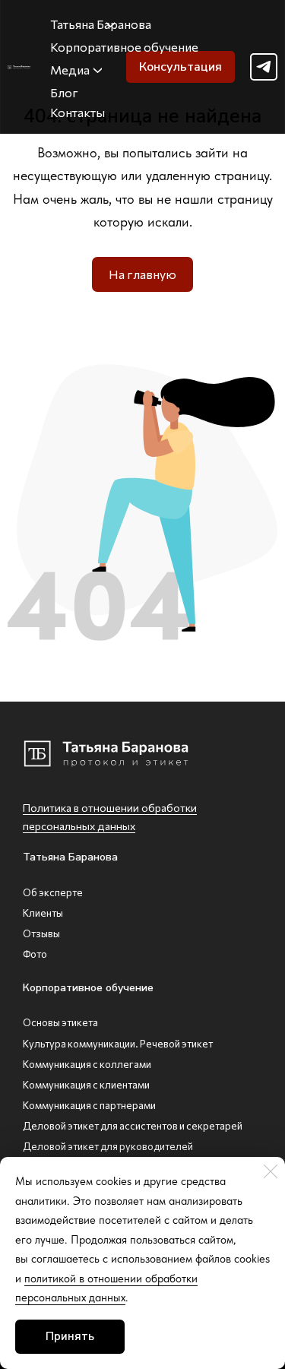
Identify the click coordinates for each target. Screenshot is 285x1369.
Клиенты (43, 913)
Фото (35, 954)
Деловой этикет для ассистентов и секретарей (132, 1126)
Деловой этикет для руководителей (108, 1146)
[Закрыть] (270, 1171)
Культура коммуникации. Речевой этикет (118, 1044)
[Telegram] (263, 67)
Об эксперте (53, 892)
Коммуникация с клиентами (86, 1085)
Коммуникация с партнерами (89, 1105)
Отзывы (41, 933)
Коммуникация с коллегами (87, 1064)
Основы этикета (60, 1022)
